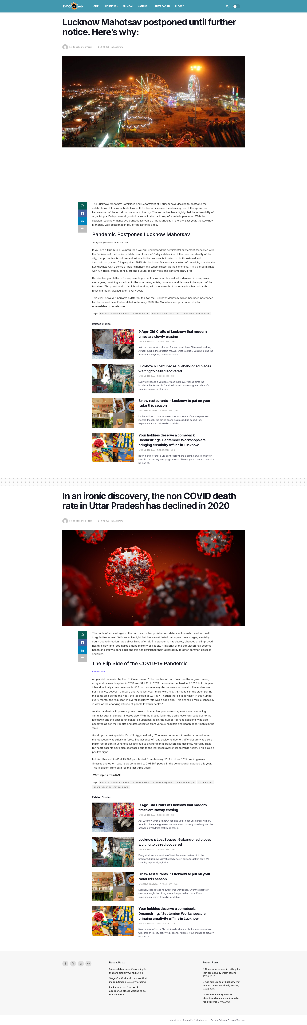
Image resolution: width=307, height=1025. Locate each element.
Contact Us (202, 1020)
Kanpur (143, 6)
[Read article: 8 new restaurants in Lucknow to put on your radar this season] (113, 413)
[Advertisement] (153, 174)
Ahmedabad (162, 6)
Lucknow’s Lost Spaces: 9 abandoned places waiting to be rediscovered (127, 991)
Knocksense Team (82, 47)
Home (95, 6)
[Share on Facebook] (82, 213)
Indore (179, 6)
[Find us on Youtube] (88, 963)
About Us (174, 1020)
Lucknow (110, 6)
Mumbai (128, 6)
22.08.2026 (163, 450)
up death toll (205, 782)
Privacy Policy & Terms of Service (228, 1020)
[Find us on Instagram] (81, 963)
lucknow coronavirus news (114, 313)
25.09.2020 (103, 47)
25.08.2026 (166, 410)
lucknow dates (141, 313)
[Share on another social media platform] (82, 229)
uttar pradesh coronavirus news (111, 787)
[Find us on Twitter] (73, 963)
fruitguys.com (98, 671)
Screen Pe (188, 1020)
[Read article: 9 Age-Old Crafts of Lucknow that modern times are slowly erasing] (113, 344)
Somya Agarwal (149, 410)
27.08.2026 (163, 341)
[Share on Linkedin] (82, 221)
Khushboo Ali (148, 341)
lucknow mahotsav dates (165, 313)
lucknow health (141, 782)
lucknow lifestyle (185, 782)
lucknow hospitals (162, 782)
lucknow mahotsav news (196, 313)
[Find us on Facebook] (65, 963)
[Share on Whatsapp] (82, 206)
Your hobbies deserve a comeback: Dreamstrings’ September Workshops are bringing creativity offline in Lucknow (172, 440)
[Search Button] (227, 6)
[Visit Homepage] (73, 6)
